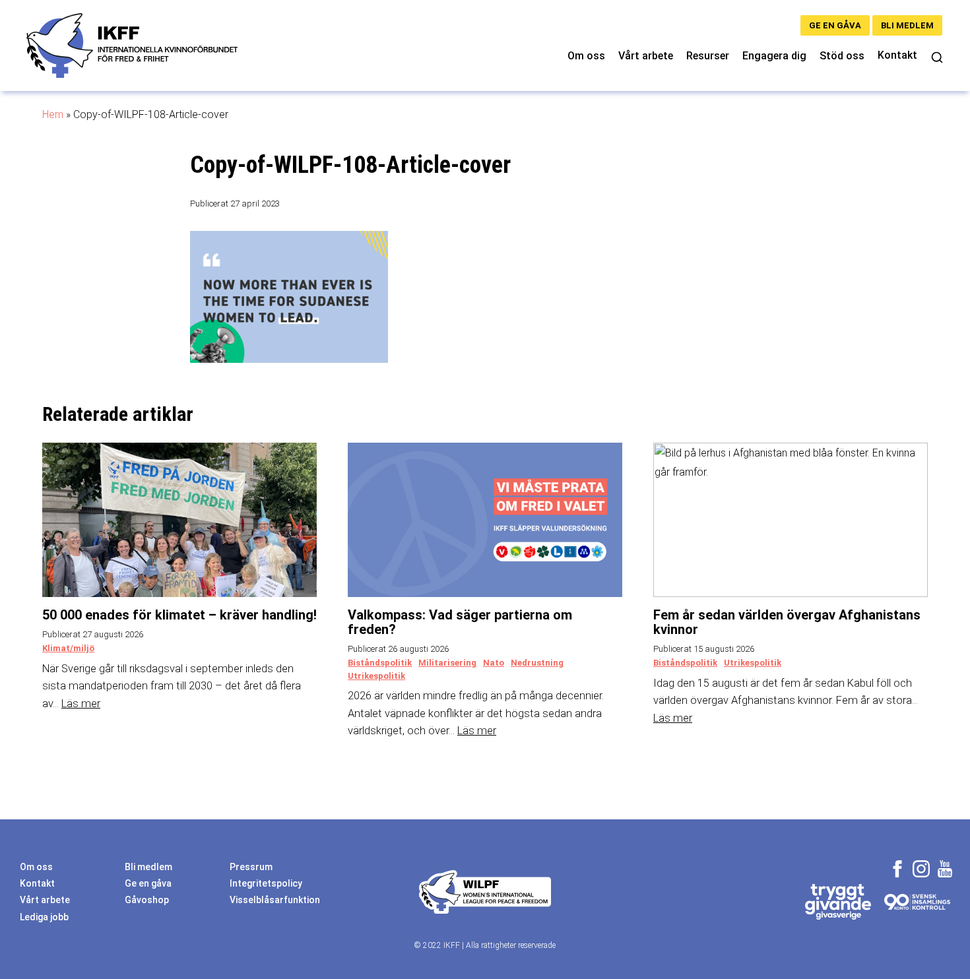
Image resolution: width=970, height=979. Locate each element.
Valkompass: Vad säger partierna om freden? (460, 622)
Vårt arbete (645, 55)
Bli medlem (907, 25)
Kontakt (897, 55)
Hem (52, 114)
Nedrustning (537, 663)
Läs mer (80, 703)
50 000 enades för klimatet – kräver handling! (179, 615)
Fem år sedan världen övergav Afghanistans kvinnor (787, 622)
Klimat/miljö (68, 648)
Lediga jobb (44, 917)
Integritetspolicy (266, 883)
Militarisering (447, 663)
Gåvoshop (147, 900)
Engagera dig (774, 55)
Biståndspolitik (380, 663)
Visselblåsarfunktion (275, 900)
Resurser (707, 55)
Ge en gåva (835, 25)
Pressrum (251, 867)
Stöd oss (842, 55)
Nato (493, 663)
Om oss (586, 55)
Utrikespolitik (376, 676)
